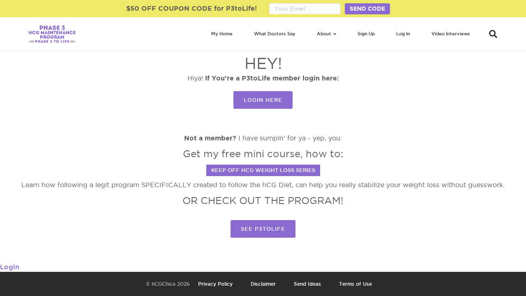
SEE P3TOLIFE (263, 229)
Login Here (263, 100)
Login (9, 267)
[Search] (489, 34)
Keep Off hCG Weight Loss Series (263, 170)
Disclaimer (263, 284)
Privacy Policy (215, 284)
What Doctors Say (274, 33)
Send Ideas (307, 284)
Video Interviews (450, 33)
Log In (403, 33)
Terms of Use (355, 284)
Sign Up (366, 33)
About (324, 33)
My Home (222, 33)
